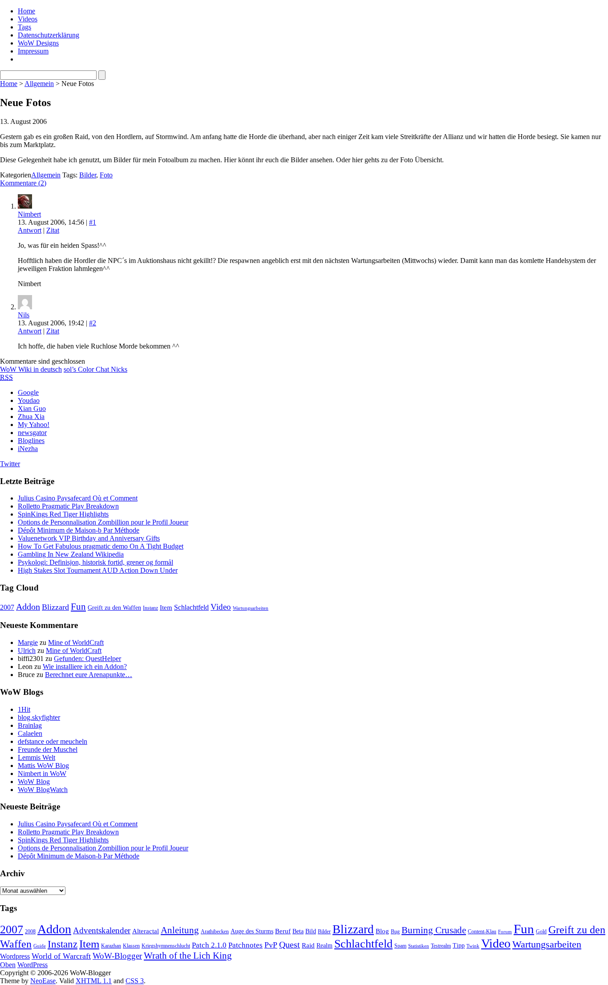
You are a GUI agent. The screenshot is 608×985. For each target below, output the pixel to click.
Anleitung (180, 930)
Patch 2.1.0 (209, 945)
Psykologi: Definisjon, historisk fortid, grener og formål (95, 562)
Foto (106, 175)
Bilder (87, 175)
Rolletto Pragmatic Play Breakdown (68, 506)
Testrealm (441, 946)
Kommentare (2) (23, 183)
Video (221, 607)
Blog (382, 931)
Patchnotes (245, 945)
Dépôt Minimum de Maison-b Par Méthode (78, 530)
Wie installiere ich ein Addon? (85, 666)
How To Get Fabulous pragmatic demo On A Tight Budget (100, 546)
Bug (395, 931)
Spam (400, 946)
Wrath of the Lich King (188, 955)
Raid (308, 945)
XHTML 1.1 (94, 981)
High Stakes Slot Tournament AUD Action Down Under (98, 570)
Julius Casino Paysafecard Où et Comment (78, 498)
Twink (472, 946)
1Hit (24, 709)
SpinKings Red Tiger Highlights (63, 514)
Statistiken (418, 946)
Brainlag (30, 725)
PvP (270, 944)
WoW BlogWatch (43, 789)
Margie (28, 642)
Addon (28, 607)
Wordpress (15, 956)
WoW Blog (34, 781)
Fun (78, 606)
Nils (23, 315)
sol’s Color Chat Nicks (95, 369)
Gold (541, 931)
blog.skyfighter (39, 717)
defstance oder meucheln (52, 741)
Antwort (29, 230)
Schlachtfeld (191, 607)
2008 (30, 931)
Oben (8, 965)
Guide (39, 946)
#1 (92, 222)
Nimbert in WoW (42, 773)
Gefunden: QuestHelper (87, 658)
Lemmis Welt (36, 757)
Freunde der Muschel (47, 749)
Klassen (131, 945)
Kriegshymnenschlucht (166, 946)
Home (26, 11)
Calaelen (30, 733)
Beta (298, 931)
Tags (24, 27)
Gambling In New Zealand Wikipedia (71, 554)
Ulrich (27, 650)
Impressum (33, 51)
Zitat (52, 230)
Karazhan (111, 945)
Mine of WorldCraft (76, 642)
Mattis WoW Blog (43, 765)
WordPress (32, 965)
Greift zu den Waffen (114, 607)
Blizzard (55, 607)
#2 (92, 323)
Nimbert (29, 214)
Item (166, 607)
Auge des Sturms (252, 931)
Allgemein (39, 83)
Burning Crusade (433, 930)
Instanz (150, 608)
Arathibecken (215, 931)
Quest (289, 944)
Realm (324, 945)
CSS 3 (135, 981)
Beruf (283, 931)
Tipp (459, 945)
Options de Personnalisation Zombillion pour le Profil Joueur (103, 522)
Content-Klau (482, 931)
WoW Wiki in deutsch (31, 369)
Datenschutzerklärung (48, 35)
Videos (27, 19)
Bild (310, 931)
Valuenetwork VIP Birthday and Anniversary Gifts (89, 538)
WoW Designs (38, 43)
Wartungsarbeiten (250, 608)
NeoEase (43, 981)
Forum (505, 931)
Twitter (10, 464)
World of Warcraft (61, 956)
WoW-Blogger (117, 955)
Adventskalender (101, 930)
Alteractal (145, 931)
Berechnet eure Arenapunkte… (88, 674)
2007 (7, 607)
